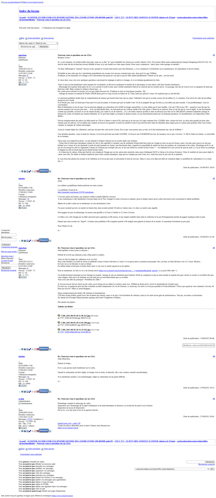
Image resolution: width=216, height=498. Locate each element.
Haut (22, 449)
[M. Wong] (38, 171)
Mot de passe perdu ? (9, 251)
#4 (214, 356)
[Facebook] (22, 171)
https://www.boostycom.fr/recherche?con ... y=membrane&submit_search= (128, 271)
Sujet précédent (34, 38)
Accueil (4, 261)
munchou (22, 55)
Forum (10, 261)
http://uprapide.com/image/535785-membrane (76, 192)
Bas (22, 38)
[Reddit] (35, 171)
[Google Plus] (25, 171)
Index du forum (29, 11)
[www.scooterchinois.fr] (11, 2)
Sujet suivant (49, 38)
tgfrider (21, 179)
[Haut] (50, 171)
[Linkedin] (27, 171)
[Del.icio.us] (30, 171)
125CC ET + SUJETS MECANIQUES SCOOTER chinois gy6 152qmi (145, 17)
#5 (214, 399)
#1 (214, 55)
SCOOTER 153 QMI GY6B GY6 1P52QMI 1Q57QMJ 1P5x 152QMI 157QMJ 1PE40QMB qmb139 (70, 17)
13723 (29, 419)
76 (28, 199)
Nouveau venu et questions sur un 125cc (54, 20)
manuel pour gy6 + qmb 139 (69, 423)
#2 (214, 178)
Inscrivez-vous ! (7, 256)
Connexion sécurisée (9, 247)
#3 (214, 248)
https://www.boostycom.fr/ (62, 496)
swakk (21, 399)
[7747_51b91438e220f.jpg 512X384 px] (74, 332)
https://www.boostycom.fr (68, 428)
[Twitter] (20, 171)
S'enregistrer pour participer (203, 38)
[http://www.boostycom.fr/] (32, 2)
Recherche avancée (8, 270)
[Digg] (32, 171)
